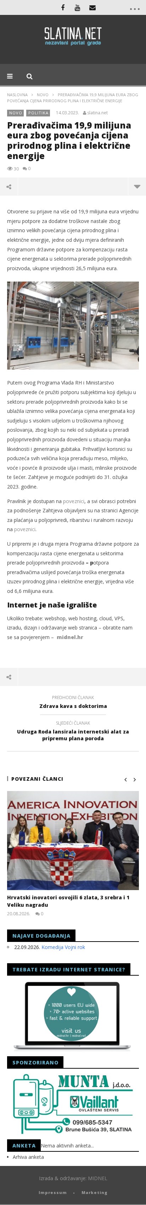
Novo (43, 94)
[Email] (92, 7)
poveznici (73, 501)
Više (137, 186)
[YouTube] (77, 7)
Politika (38, 112)
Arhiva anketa (28, 1157)
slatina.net (97, 113)
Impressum (53, 1192)
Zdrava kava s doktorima (73, 703)
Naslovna (17, 94)
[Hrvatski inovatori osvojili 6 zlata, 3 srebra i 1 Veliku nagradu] (73, 840)
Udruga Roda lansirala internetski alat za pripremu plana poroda (73, 731)
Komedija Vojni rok (63, 947)
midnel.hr (70, 637)
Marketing (95, 1192)
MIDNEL (97, 1178)
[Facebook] (62, 7)
